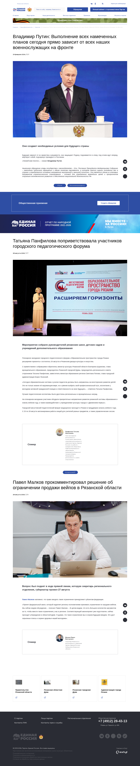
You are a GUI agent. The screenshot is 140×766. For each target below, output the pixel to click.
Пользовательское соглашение (23, 753)
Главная (15, 27)
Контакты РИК (20, 723)
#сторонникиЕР (70, 472)
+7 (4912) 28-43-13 (112, 721)
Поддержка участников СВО (70, 20)
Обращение (77, 9)
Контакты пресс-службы (51, 723)
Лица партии (31, 15)
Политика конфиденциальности (24, 755)
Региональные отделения (79, 718)
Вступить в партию (120, 15)
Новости (37, 27)
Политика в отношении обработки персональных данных (32, 757)
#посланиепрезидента (77, 185)
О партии (16, 15)
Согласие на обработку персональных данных (29, 759)
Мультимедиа (102, 15)
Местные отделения (69, 15)
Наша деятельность (49, 15)
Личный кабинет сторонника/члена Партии (109, 9)
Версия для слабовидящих (118, 3)
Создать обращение (108, 203)
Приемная (87, 15)
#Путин (59, 185)
